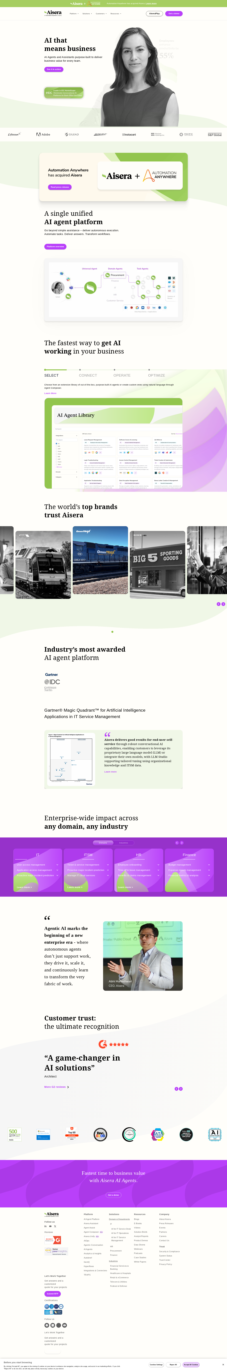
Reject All (173, 1365)
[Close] (223, 1364)
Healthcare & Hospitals (120, 1256)
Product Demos (141, 1224)
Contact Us (164, 1224)
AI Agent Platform (91, 1202)
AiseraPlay (154, 14)
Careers (162, 1219)
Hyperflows (89, 1249)
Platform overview (55, 247)
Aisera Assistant (91, 1207)
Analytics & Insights (92, 1237)
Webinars (138, 1232)
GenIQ (87, 1245)
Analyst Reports (141, 1219)
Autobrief (88, 1241)
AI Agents (88, 1232)
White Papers (140, 1245)
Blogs (136, 1202)
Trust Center (164, 1243)
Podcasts (138, 1236)
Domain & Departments (119, 1202)
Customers (100, 14)
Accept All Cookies (191, 1365)
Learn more (151, 3)
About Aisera (165, 1202)
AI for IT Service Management (118, 1222)
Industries (113, 1244)
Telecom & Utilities (118, 1265)
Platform (73, 14)
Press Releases (166, 1207)
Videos (137, 1211)
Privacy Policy (165, 1247)
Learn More (50, 394)
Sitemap (47, 1348)
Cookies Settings (156, 1365)
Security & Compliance (169, 1235)
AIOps (86, 1224)
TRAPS (87, 1258)
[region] (113, 1365)
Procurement (116, 1234)
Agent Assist (89, 1211)
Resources (115, 14)
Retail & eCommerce (119, 1261)
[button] (218, 613)
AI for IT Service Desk (121, 1212)
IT (111, 1207)
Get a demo (174, 14)
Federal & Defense (118, 1269)
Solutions (86, 14)
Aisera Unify (89, 1220)
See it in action (54, 69)
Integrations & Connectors (95, 1254)
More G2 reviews (55, 1070)
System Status (165, 1239)
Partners (163, 1215)
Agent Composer (91, 1215)
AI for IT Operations (120, 1216)
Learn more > (24, 870)
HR (111, 1230)
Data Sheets (139, 1228)
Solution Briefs (140, 1215)
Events (162, 1211)
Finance (114, 1238)
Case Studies (140, 1241)
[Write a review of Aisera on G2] (52, 1227)
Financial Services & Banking (119, 1250)
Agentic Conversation (93, 1228)
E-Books (138, 1207)
